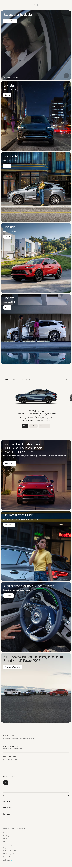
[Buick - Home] (36, 3)
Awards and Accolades (12, 667)
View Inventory (10, 463)
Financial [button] (42, 416)
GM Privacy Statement (10, 854)
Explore (7, 95)
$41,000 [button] (14, 231)
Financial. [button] (43, 456)
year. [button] (12, 458)
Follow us (6, 814)
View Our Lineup (10, 21)
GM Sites (6, 839)
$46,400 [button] (14, 302)
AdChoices (7, 860)
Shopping (6, 802)
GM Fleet (6, 842)
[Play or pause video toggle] (66, 75)
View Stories (9, 525)
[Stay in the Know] (5, 782)
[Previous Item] (61, 379)
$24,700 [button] (14, 89)
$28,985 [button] (47, 420)
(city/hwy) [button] (48, 418)
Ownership (7, 808)
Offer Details (44, 426)
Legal (5, 848)
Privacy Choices (8, 857)
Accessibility (7, 845)
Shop (25, 426)
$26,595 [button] (14, 160)
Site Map (6, 836)
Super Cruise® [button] (44, 586)
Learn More (8, 596)
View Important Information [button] (10, 77)
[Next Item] (66, 379)
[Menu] (4, 5)
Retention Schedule (10, 851)
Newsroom (7, 833)
